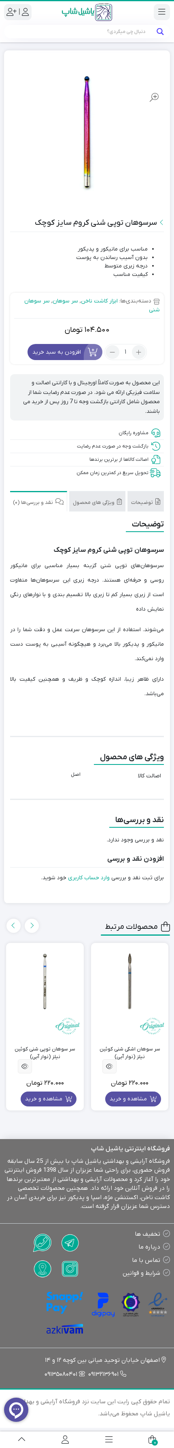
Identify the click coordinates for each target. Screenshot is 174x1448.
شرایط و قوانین (141, 1273)
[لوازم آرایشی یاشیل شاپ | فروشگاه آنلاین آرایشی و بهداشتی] (87, 12)
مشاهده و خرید (129, 1099)
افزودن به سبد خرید (56, 352)
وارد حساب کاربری (89, 878)
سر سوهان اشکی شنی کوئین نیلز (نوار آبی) (130, 1053)
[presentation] (32, 926)
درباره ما (149, 1247)
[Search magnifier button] (160, 31)
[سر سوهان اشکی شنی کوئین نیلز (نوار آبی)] (130, 981)
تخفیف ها (147, 1234)
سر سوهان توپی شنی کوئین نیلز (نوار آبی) (45, 1053)
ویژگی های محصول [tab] (94, 502)
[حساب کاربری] (65, 1440)
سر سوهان (65, 301)
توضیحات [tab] (142, 502)
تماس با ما (146, 1260)
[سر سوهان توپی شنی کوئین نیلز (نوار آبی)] (45, 981)
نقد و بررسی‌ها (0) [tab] (33, 502)
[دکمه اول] (21, 1440)
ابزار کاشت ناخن (99, 301)
